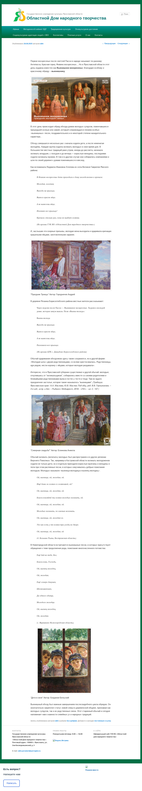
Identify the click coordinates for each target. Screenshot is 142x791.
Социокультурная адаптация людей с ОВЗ (31, 35)
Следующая (124, 43)
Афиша (16, 29)
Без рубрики (72, 720)
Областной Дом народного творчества (66, 18)
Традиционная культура (61, 29)
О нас (88, 35)
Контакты (98, 35)
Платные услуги (74, 35)
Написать (12, 783)
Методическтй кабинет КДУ (34, 29)
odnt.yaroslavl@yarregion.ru (29, 751)
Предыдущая (109, 43)
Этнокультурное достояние (86, 29)
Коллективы (58, 35)
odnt (41, 43)
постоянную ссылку (102, 720)
